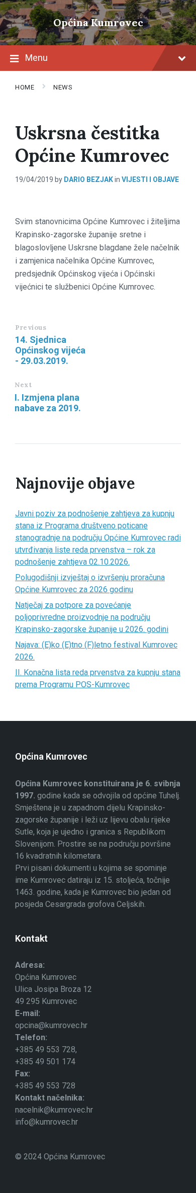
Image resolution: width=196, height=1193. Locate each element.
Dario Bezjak (88, 179)
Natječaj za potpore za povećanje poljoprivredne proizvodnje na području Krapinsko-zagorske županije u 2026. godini (91, 617)
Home (24, 87)
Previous (30, 327)
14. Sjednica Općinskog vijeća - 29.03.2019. (50, 350)
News (62, 87)
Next (23, 385)
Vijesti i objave (150, 179)
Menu (36, 57)
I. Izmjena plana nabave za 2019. (48, 402)
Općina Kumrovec (98, 22)
